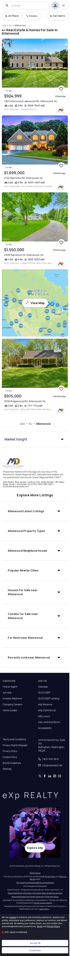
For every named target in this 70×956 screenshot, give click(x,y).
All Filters (13, 15)
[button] (35, 439)
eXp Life (42, 681)
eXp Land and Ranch (49, 722)
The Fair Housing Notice (42, 903)
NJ (30, 424)
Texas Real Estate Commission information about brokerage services (35, 893)
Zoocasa (43, 686)
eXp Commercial (47, 710)
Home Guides (10, 710)
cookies (12, 917)
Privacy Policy (10, 751)
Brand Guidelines (12, 763)
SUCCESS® (44, 692)
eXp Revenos (45, 704)
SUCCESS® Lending (48, 698)
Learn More (44, 909)
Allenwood (43, 424)
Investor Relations (12, 698)
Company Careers (12, 704)
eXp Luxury (44, 716)
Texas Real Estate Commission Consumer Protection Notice (35, 896)
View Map (38, 303)
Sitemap (7, 769)
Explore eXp (9, 681)
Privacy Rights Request (15, 745)
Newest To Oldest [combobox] (33, 15)
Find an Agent (10, 686)
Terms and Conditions (14, 739)
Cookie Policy (10, 757)
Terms (39, 926)
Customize (35, 950)
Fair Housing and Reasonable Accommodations (35, 882)
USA (22, 424)
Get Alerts (59, 15)
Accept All (35, 943)
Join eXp (7, 692)
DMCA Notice (35, 873)
